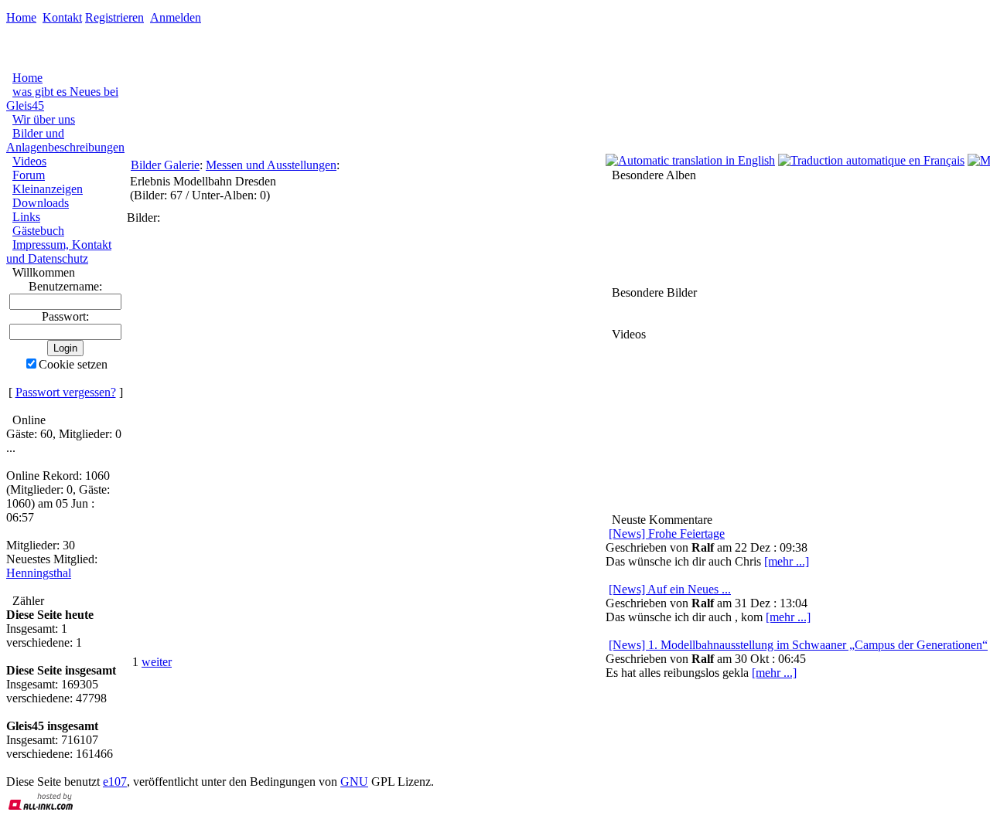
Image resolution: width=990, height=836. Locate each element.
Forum (28, 175)
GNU (354, 781)
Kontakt (62, 17)
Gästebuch (38, 230)
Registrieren (114, 17)
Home (21, 17)
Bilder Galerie (165, 165)
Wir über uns (43, 119)
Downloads (40, 202)
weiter (157, 661)
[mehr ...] (774, 672)
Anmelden (175, 17)
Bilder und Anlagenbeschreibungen (65, 140)
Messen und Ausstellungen (271, 165)
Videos (29, 161)
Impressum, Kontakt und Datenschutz (58, 251)
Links (26, 216)
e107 (115, 781)
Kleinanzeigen (47, 188)
